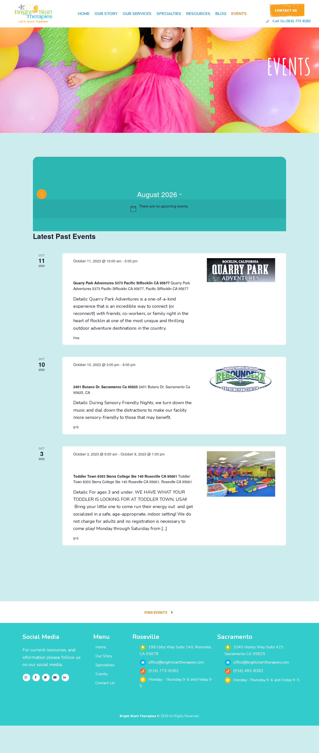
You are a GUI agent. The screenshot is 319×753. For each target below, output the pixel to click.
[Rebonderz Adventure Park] (241, 379)
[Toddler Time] (241, 474)
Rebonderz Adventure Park (111, 376)
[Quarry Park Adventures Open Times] (241, 270)
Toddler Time (92, 465)
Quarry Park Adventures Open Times (125, 272)
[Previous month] (42, 194)
